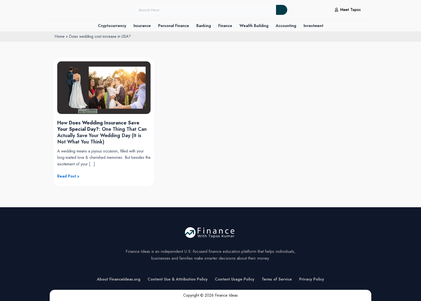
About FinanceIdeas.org (118, 279)
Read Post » (68, 176)
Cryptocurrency (112, 25)
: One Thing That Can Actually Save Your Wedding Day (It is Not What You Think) (102, 132)
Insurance (142, 25)
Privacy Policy (311, 279)
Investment (313, 25)
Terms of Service (277, 279)
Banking (203, 25)
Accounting (286, 25)
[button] (112, 25)
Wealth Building (253, 25)
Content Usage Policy (234, 279)
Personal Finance (173, 25)
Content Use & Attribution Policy (178, 279)
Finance (225, 25)
